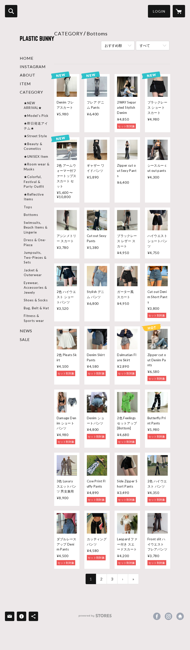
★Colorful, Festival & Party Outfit (34, 181)
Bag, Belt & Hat (36, 308)
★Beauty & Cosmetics (33, 146)
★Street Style (35, 136)
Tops (28, 207)
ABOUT (27, 75)
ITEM (25, 83)
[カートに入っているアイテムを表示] (179, 11)
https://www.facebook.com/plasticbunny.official (157, 616)
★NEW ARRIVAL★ (33, 105)
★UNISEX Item (36, 156)
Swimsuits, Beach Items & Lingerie (36, 227)
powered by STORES (95, 617)
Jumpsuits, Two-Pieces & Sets (35, 257)
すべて (145, 45)
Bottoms (31, 215)
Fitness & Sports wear (34, 318)
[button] (159, 11)
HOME (26, 58)
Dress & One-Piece (35, 242)
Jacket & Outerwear (33, 272)
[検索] (11, 11)
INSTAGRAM (33, 66)
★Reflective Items (34, 196)
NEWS (26, 330)
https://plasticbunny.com (180, 616)
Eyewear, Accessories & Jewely (35, 287)
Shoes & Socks (36, 300)
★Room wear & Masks (36, 166)
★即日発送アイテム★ (36, 125)
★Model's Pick (36, 116)
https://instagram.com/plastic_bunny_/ (168, 616)
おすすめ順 (113, 45)
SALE (25, 339)
